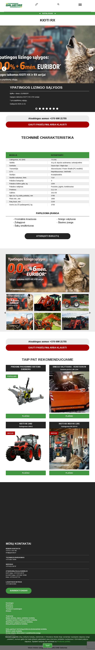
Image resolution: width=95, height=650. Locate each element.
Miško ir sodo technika (14, 631)
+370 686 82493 (11, 584)
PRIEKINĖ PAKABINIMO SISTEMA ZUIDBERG (26, 368)
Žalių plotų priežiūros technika (16, 624)
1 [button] (36, 109)
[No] (92, 642)
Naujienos (9, 605)
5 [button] (50, 109)
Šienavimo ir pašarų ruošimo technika (19, 622)
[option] (47, 69)
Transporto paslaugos (14, 609)
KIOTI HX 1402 (26, 425)
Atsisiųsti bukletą (47, 236)
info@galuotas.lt (11, 552)
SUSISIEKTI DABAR (18, 591)
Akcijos (8, 611)
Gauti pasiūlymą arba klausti (47, 124)
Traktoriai (9, 616)
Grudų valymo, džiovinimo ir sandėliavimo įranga (23, 633)
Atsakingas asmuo (47, 118)
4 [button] (47, 109)
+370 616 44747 (11, 566)
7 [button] (57, 109)
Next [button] (91, 68)
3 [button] (43, 109)
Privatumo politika (63, 641)
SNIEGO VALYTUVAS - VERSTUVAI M (69, 368)
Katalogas (9, 603)
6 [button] (54, 109)
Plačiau (25, 416)
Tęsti (47, 645)
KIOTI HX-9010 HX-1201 (69, 425)
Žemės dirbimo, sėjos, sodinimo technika (20, 618)
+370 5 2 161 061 (11, 550)
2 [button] (40, 109)
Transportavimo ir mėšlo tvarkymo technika (21, 620)
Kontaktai (9, 607)
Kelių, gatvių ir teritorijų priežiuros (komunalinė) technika (26, 629)
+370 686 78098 (11, 559)
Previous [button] (4, 68)
